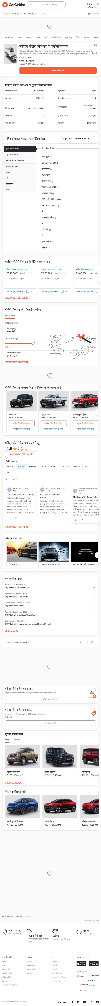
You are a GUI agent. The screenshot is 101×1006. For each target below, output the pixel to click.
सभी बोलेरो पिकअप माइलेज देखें (15, 362)
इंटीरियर (8, 178)
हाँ (80, 642)
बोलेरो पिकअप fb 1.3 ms (51, 269)
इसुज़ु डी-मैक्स (45, 414)
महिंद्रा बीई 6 (49, 821)
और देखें (94, 53)
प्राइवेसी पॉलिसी (7, 973)
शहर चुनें (93, 14)
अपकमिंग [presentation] (17, 740)
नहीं (91, 642)
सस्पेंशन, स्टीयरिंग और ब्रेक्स (15, 160)
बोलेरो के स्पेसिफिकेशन (21, 423)
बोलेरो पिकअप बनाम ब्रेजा (85, 429)
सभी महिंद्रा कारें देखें (12, 783)
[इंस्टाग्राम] (91, 1002)
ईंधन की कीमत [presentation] (10, 316)
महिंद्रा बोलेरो (13, 414)
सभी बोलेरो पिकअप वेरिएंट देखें (15, 298)
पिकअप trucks (14, 564)
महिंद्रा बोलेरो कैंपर (13, 772)
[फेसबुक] (72, 1002)
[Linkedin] (97, 1002)
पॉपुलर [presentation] (7, 740)
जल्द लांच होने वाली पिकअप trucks (85, 564)
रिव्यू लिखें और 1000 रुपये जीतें (21, 454)
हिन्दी (88, 4)
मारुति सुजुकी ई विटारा (15, 821)
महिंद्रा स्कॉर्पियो (50, 772)
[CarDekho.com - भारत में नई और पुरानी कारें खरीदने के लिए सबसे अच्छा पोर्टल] (13, 4)
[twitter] (78, 1002)
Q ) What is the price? (14, 606)
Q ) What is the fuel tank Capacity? (20, 615)
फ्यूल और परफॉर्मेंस (12, 155)
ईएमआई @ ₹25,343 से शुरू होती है (32, 64)
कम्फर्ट (8, 172)
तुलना (31, 291)
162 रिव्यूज (28, 57)
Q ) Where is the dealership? (17, 587)
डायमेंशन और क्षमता (12, 166)
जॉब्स (3, 965)
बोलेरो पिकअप (9, 37)
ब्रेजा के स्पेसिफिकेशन (85, 423)
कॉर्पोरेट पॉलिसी (6, 977)
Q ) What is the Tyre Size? (16, 597)
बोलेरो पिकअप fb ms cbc (17, 269)
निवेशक (4, 981)
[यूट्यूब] (84, 1002)
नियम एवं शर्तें (6, 969)
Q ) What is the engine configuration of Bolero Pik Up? (28, 624)
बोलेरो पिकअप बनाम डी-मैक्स (53, 429)
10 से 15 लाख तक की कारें (50, 564)
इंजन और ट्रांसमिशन (12, 149)
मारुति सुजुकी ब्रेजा (79, 414)
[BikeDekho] (80, 976)
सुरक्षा (7, 190)
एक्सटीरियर (9, 184)
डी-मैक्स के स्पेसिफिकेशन (53, 423)
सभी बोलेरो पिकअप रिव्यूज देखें (15, 527)
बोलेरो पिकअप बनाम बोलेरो (21, 429)
